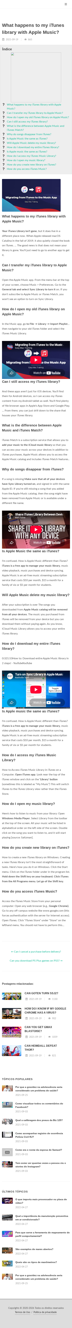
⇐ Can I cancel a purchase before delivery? (36, 951)
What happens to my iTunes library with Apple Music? (34, 106)
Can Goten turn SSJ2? (41, 993)
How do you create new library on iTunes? (31, 164)
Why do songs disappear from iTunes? (29, 134)
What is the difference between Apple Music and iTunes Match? (35, 128)
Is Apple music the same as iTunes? (27, 151)
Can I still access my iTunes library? (27, 121)
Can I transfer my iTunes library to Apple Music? (35, 113)
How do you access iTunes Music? (27, 169)
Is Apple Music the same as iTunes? (27, 138)
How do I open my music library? (26, 160)
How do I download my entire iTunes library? (33, 147)
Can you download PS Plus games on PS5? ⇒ (36, 960)
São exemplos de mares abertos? (34, 1249)
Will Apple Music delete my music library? (31, 143)
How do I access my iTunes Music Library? (31, 156)
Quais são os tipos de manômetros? (36, 1262)
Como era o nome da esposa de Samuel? (38, 1150)
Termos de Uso (22, 1312)
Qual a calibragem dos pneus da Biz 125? (39, 1120)
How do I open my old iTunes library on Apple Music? (38, 117)
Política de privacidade (45, 1312)
